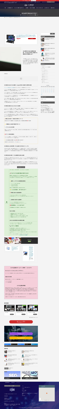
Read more (12, 314)
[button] (33, 317)
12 (45, 89)
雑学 (53, 112)
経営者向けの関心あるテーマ (44, 79)
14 (49, 89)
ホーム (23, 385)
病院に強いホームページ (45, 74)
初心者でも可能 (45, 109)
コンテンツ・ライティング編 (45, 106)
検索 (52, 33)
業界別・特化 (42, 112)
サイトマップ (18, 382)
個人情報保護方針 (7, 382)
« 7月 (41, 94)
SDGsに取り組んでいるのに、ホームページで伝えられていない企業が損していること (31, 359)
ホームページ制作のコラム (44, 70)
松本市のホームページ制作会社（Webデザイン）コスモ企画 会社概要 (29, 393)
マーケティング (43, 108)
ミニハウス (6, 312)
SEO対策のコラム (43, 65)
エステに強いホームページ (45, 71)
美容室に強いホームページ (45, 76)
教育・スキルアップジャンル (45, 82)
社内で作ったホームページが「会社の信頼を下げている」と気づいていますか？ (50, 54)
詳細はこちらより (33, 0)
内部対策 (47, 108)
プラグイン (48, 107)
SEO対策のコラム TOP (21, 167)
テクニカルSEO (44, 107)
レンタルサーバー (24, 391)
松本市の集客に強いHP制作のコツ (12, 350)
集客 (50, 112)
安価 (48, 111)
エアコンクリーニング (20, 312)
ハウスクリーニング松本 (31, 312)
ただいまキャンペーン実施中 (23, 234)
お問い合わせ (13, 382)
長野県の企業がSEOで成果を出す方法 (29, 350)
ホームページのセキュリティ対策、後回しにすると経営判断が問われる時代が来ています (31, 363)
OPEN (21, 79)
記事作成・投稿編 (47, 112)
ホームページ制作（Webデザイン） (26, 387)
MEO (42, 105)
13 (47, 89)
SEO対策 (23, 388)
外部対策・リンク (44, 111)
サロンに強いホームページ (45, 73)
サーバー (50, 106)
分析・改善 (50, 108)
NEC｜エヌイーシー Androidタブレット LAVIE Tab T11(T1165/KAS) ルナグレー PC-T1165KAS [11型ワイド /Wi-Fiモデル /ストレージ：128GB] (15, 248)
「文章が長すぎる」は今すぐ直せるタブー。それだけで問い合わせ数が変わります (14, 359)
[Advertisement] (29, 24)
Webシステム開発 (24, 390)
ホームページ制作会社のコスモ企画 (9, 87)
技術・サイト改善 (51, 111)
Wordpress (45, 105)
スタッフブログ (43, 68)
